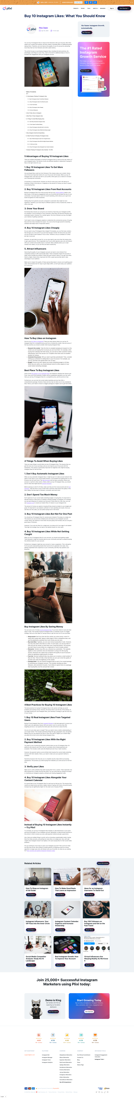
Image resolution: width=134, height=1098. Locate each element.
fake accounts (46, 480)
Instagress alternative (65, 1074)
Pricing (83, 8)
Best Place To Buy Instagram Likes (35, 115)
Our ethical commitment (83, 1055)
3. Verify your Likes (33, 144)
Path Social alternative (66, 1062)
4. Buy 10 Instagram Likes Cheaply (36, 107)
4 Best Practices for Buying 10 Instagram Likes (37, 135)
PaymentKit (56, 1088)
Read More (31, 894)
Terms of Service (52, 1092)
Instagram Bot (45, 1055)
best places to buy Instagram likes (40, 373)
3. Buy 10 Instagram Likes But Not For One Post (39, 127)
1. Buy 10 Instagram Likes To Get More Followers (38, 99)
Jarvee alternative (64, 1072)
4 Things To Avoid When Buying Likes (35, 118)
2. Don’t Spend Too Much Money (35, 124)
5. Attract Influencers (33, 110)
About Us (95, 8)
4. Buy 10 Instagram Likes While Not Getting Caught (39, 130)
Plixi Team (43, 28)
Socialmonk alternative (66, 1067)
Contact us (80, 1057)
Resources (102, 8)
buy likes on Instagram (37, 341)
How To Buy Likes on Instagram (34, 113)
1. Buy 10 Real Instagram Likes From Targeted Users (39, 138)
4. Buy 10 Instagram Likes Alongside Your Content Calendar (41, 146)
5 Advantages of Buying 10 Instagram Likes (37, 96)
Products (75, 8)
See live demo (53, 1012)
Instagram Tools (99, 1059)
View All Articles (103, 863)
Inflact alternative (64, 1077)
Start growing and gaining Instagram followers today (41, 850)
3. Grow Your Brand (33, 104)
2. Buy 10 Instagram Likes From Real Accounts (38, 101)
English (2, 1096)
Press (78, 1062)
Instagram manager (47, 1057)
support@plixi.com (29, 1055)
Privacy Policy (61, 1092)
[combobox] (3, 1096)
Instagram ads (30, 503)
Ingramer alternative (65, 1060)
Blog (78, 1060)
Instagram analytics (47, 1062)
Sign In (112, 8)
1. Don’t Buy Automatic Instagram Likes (37, 121)
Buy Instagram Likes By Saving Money (36, 132)
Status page (80, 1064)
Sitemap (75, 1092)
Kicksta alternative (65, 1069)
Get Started (123, 8)
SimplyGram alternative (66, 1055)
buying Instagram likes (46, 630)
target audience (60, 192)
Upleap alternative (64, 1064)
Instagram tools (46, 1060)
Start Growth (85, 71)
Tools (88, 8)
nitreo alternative (64, 1057)
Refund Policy (69, 1092)
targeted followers (48, 723)
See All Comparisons (65, 1082)
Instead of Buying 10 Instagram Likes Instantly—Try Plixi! (40, 149)
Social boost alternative (66, 1079)
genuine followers (46, 483)
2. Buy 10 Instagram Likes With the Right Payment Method (41, 141)
